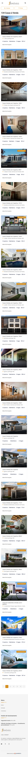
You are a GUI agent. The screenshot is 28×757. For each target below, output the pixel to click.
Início (2, 705)
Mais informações (6, 44)
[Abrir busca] (25, 3)
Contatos (3, 711)
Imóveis (3, 708)
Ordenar (8, 8)
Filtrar (21, 8)
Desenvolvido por (10, 753)
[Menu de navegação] (2, 3)
